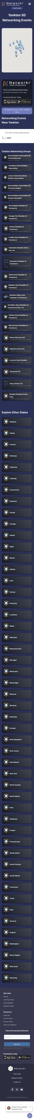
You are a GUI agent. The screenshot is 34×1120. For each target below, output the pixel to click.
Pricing (5, 996)
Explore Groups (8, 1006)
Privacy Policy (8, 1021)
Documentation (8, 1003)
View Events (17, 8)
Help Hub (6, 1015)
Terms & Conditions (9, 1025)
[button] (16, 52)
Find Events (17, 1074)
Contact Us (17, 1082)
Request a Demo (17, 1078)
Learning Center (8, 1000)
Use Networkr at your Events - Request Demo (17, 111)
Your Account (7, 1018)
